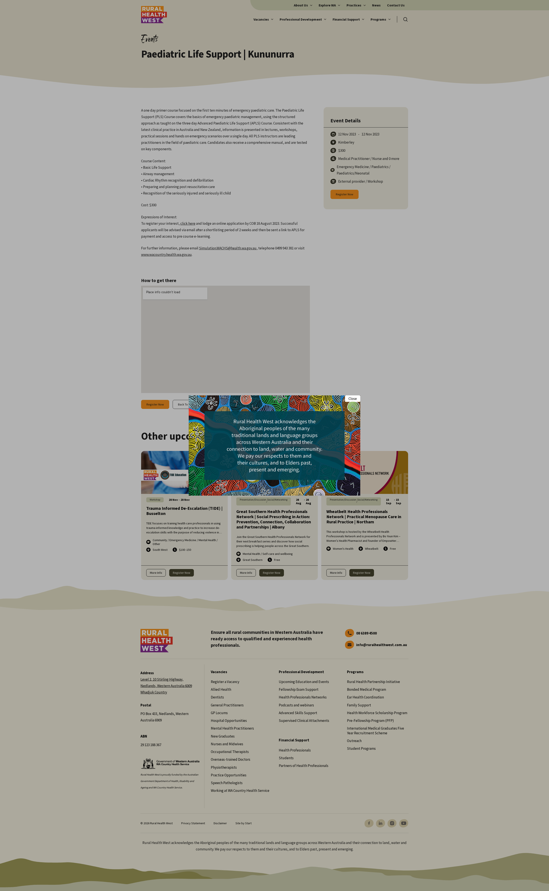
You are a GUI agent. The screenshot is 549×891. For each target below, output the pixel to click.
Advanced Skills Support (298, 712)
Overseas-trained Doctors (230, 759)
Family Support (359, 705)
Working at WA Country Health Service (240, 790)
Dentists (217, 697)
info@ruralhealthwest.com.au (381, 644)
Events (149, 38)
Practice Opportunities (228, 775)
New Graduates (223, 736)
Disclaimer (220, 823)
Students (286, 758)
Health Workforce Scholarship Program (377, 712)
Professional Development (301, 672)
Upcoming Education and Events (304, 681)
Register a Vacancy (225, 681)
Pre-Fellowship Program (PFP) (370, 720)
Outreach (354, 740)
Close (352, 398)
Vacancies (219, 672)
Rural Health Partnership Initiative (373, 681)
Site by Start (243, 823)
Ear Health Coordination (365, 697)
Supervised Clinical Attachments (304, 720)
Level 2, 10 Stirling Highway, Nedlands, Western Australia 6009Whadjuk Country (166, 686)
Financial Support (294, 740)
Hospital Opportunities (229, 720)
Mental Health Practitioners (232, 728)
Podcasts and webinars (296, 705)
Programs (355, 672)
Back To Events (187, 404)
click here (187, 223)
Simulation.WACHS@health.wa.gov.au (227, 248)
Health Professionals (295, 750)
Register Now (155, 404)
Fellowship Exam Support (298, 689)
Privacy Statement (193, 823)
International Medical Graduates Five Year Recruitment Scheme (375, 730)
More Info (156, 573)
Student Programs (361, 748)
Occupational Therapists (230, 751)
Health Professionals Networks (303, 697)
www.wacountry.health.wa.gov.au (166, 254)
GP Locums (219, 712)
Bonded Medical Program (366, 689)
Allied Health (221, 689)
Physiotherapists (224, 767)
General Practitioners (227, 705)
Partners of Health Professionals (303, 765)
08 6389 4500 (366, 633)
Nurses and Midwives (227, 744)
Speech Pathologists (227, 782)
